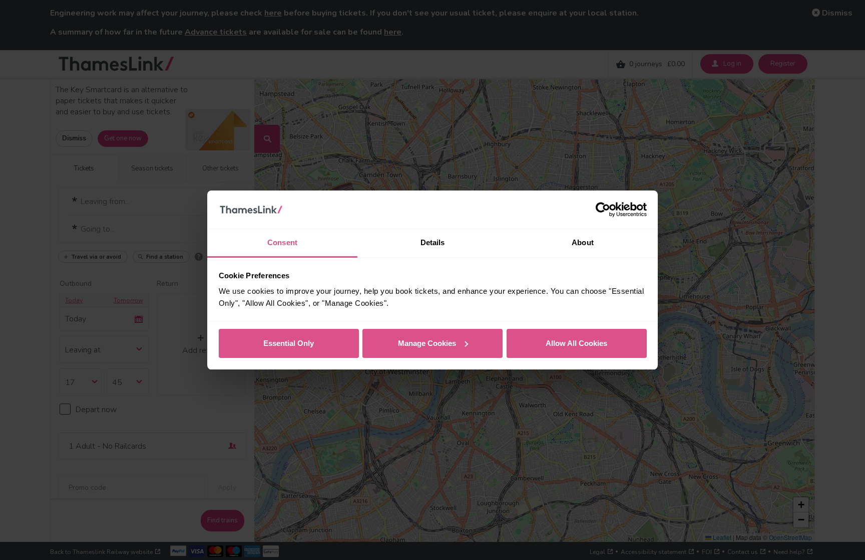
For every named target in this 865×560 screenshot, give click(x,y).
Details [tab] (432, 242)
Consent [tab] (282, 242)
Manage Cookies (427, 343)
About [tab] (583, 242)
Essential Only (288, 343)
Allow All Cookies (576, 343)
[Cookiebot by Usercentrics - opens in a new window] (603, 209)
